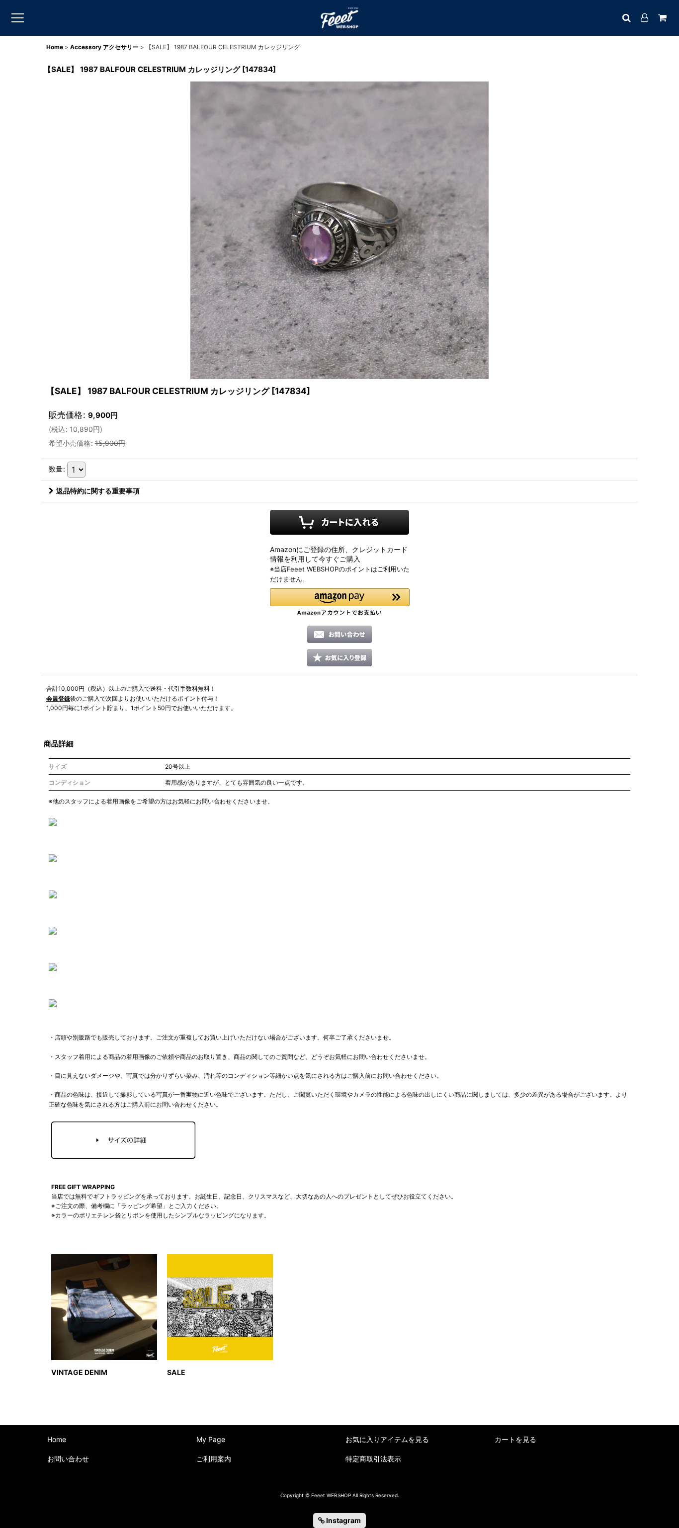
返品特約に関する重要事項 (98, 490)
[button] (340, 602)
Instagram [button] (343, 1520)
